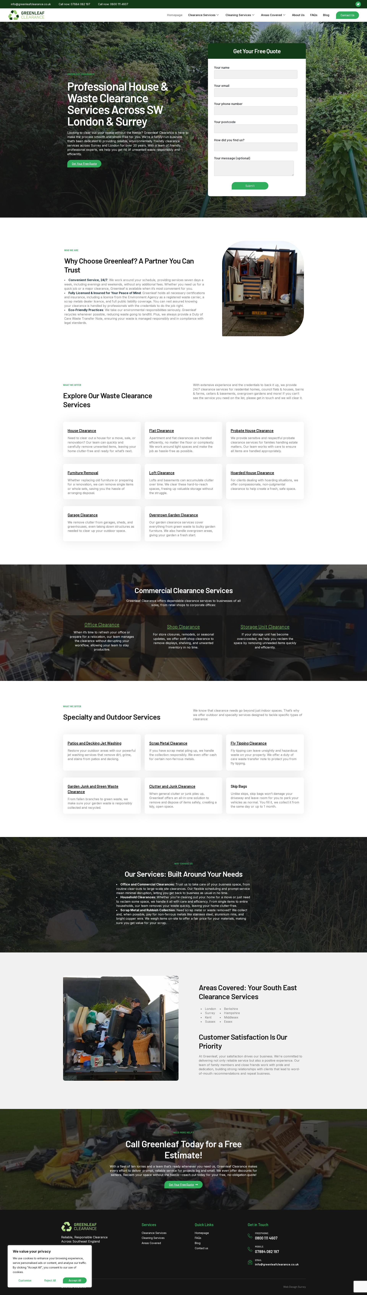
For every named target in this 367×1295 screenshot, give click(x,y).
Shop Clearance (183, 626)
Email (258, 1260)
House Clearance (82, 430)
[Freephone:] (250, 1236)
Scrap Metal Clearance (168, 743)
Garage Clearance (83, 515)
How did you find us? (229, 140)
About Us (298, 15)
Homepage (174, 15)
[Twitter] (358, 4)
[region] (50, 1266)
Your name (222, 67)
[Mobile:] (250, 1249)
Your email (221, 85)
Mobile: (259, 1246)
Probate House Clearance (252, 430)
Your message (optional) (232, 158)
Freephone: (262, 1233)
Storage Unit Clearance (265, 626)
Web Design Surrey (294, 1287)
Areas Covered (271, 15)
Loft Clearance (162, 472)
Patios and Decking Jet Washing (94, 743)
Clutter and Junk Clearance (172, 786)
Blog (326, 15)
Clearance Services (201, 15)
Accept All (75, 1280)
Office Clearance (101, 624)
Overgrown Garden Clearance (173, 515)
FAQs (313, 15)
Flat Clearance (161, 430)
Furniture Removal (83, 472)
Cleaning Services (238, 15)
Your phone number (228, 104)
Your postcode (225, 122)
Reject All (50, 1280)
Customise (25, 1280)
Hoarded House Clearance (252, 472)
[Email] (250, 1262)
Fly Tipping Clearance (249, 743)
